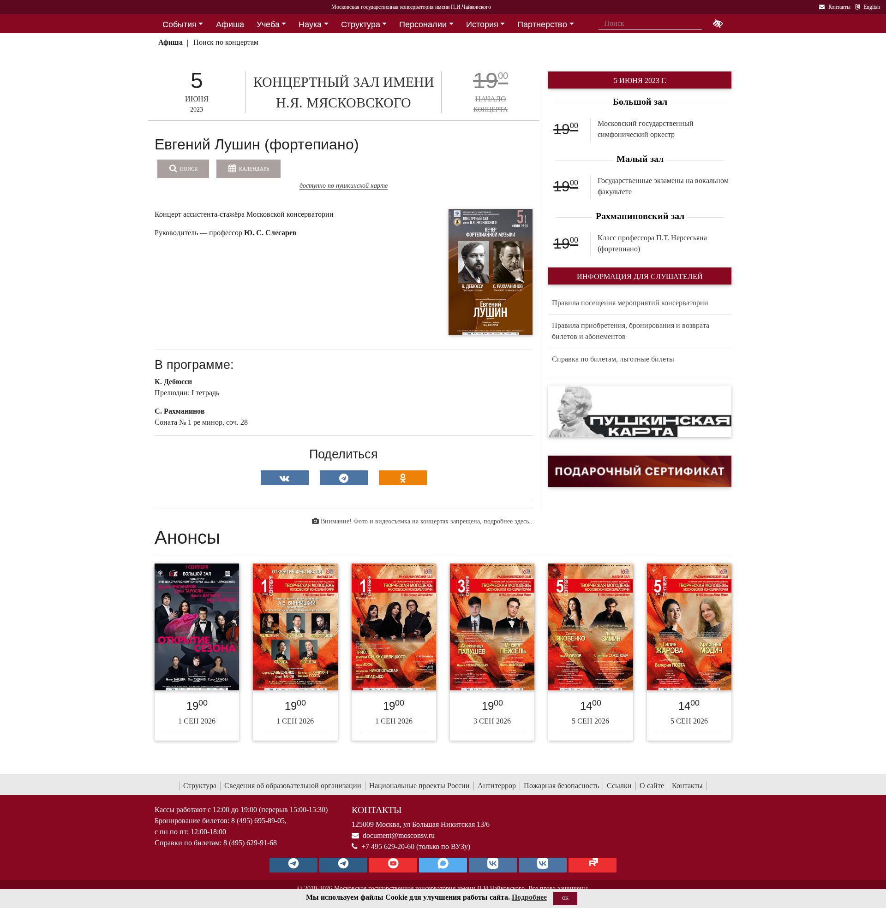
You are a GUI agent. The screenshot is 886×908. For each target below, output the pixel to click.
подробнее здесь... (509, 521)
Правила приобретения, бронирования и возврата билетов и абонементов (630, 330)
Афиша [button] (230, 24)
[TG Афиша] (343, 865)
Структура (199, 785)
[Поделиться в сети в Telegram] (344, 477)
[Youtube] (393, 865)
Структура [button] (360, 24)
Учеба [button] (268, 24)
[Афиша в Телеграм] (593, 865)
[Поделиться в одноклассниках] (403, 477)
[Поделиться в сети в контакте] (285, 477)
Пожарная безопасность (561, 785)
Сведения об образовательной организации (292, 785)
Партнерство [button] (542, 24)
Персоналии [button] (423, 24)
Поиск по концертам (225, 42)
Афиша (170, 42)
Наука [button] (310, 24)
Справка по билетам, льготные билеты (613, 359)
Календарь (253, 169)
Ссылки (619, 785)
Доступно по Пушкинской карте (343, 185)
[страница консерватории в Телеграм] (293, 865)
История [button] (482, 24)
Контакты (687, 785)
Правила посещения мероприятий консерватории (630, 303)
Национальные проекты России (419, 785)
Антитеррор (497, 785)
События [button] (179, 24)
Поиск (188, 169)
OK (565, 898)
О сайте (652, 785)
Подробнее (529, 897)
